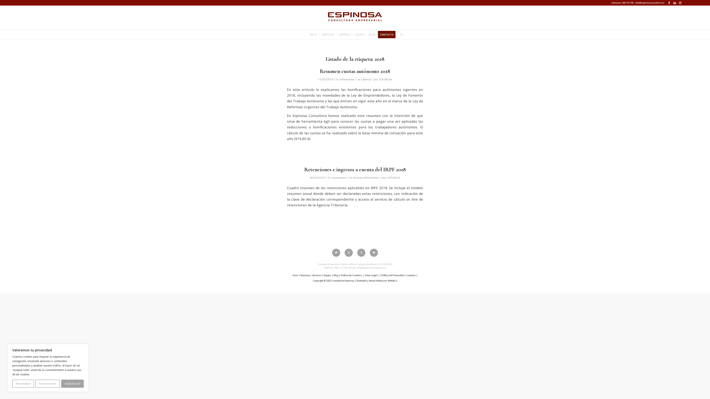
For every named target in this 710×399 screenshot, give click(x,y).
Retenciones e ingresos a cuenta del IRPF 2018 (355, 169)
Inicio (295, 275)
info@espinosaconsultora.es (649, 2)
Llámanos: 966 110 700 (622, 2)
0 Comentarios (345, 79)
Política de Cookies (351, 275)
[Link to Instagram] (680, 3)
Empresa (305, 275)
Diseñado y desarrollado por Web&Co (376, 280)
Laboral (366, 79)
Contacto (411, 275)
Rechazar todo (47, 383)
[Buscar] (400, 34)
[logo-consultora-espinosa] (355, 18)
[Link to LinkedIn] (674, 3)
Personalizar (23, 383)
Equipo (327, 275)
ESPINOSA (385, 79)
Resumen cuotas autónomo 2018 (355, 71)
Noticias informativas (366, 177)
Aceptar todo (72, 383)
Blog (336, 275)
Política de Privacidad (392, 275)
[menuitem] (313, 34)
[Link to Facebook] (669, 3)
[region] (48, 368)
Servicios (316, 275)
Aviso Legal (371, 275)
